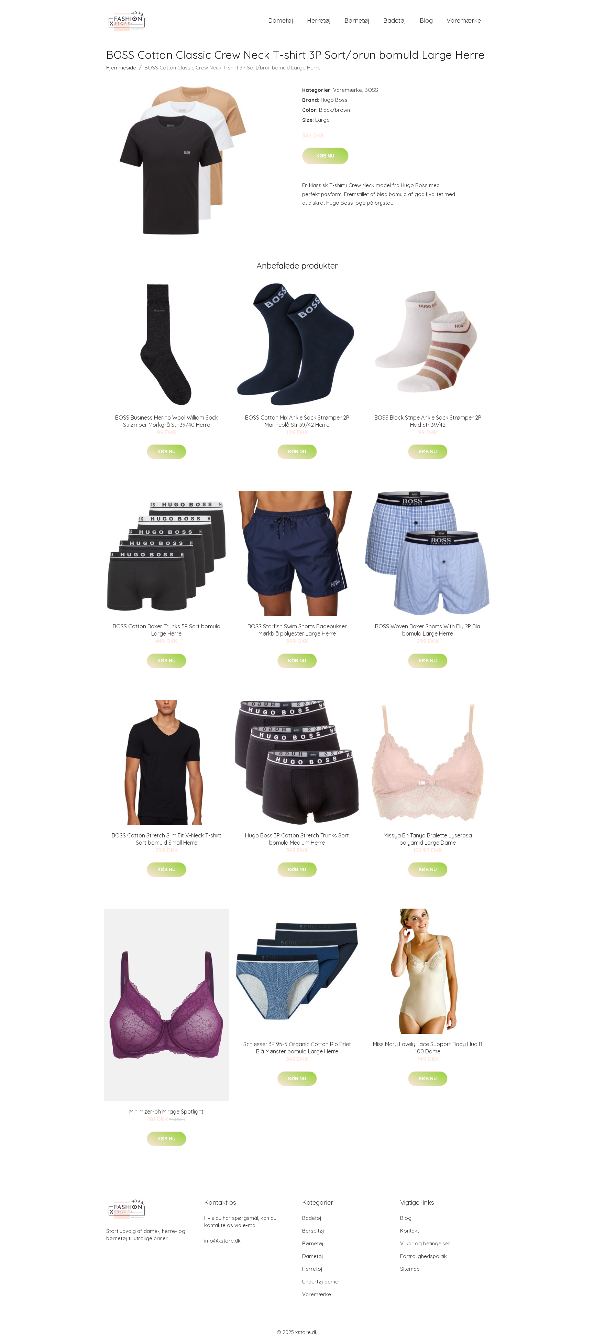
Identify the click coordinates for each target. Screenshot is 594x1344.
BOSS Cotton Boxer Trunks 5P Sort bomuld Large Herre (166, 630)
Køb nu (325, 156)
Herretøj (319, 20)
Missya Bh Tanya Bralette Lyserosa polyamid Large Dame (428, 839)
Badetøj (394, 20)
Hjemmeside (121, 67)
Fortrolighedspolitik (423, 1256)
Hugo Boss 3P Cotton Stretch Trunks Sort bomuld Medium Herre (297, 839)
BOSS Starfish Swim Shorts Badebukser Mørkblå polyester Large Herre (297, 630)
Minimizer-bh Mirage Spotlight (166, 1111)
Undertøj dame (320, 1281)
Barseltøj (313, 1230)
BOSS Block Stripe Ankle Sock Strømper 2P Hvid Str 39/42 (427, 421)
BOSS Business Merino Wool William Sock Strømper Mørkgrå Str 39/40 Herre (166, 421)
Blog (426, 20)
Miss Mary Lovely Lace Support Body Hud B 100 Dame (427, 1048)
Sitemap (410, 1269)
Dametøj (280, 20)
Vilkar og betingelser (425, 1243)
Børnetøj (357, 20)
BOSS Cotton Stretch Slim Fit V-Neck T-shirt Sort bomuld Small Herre (166, 839)
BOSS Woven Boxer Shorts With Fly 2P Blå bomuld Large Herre (427, 630)
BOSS (371, 90)
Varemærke (464, 20)
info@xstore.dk (222, 1240)
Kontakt (409, 1230)
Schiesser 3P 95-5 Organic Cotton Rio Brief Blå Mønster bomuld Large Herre (297, 1048)
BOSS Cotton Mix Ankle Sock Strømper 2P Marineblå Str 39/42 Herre (297, 421)
